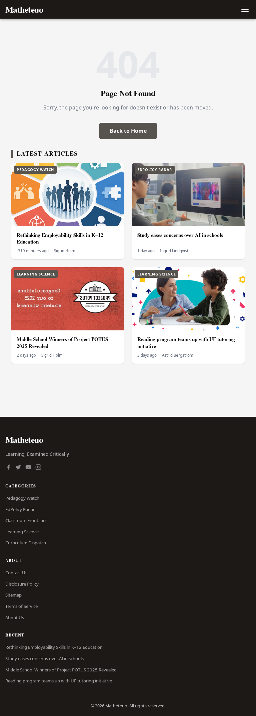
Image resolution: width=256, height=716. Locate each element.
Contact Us (16, 573)
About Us (14, 618)
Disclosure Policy (22, 584)
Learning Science (22, 532)
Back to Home (128, 130)
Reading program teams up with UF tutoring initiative (186, 342)
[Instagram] (38, 467)
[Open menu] (245, 9)
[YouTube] (28, 467)
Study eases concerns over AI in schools (180, 235)
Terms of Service (21, 606)
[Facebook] (8, 467)
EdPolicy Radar (20, 509)
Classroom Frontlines (26, 520)
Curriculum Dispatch (25, 543)
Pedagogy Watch (22, 498)
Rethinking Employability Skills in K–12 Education (60, 238)
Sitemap (13, 595)
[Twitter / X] (18, 467)
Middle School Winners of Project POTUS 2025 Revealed (62, 342)
